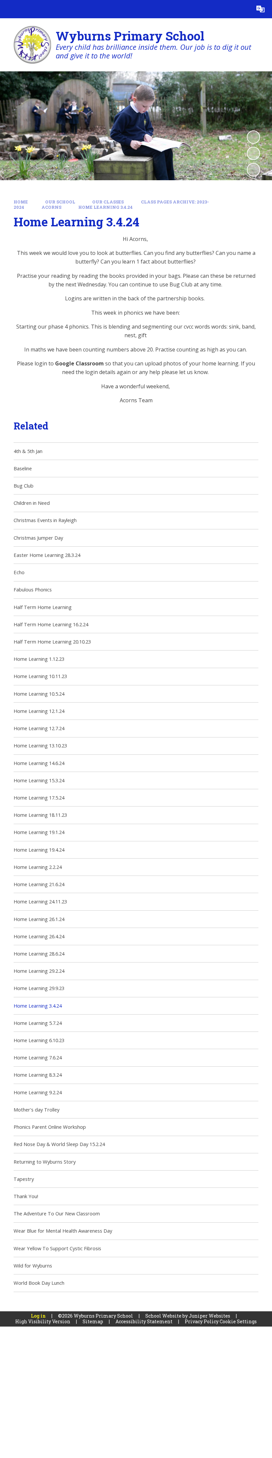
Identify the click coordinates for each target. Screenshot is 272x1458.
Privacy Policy (202, 1321)
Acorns (51, 207)
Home (21, 201)
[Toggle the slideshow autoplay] (253, 137)
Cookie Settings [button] (238, 1321)
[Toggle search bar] (242, 9)
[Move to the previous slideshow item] (253, 153)
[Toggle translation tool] (260, 9)
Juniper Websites (209, 1316)
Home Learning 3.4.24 (105, 207)
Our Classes (108, 201)
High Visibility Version (42, 1321)
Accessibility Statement (143, 1321)
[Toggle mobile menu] (9, 9)
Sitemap (93, 1321)
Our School (60, 201)
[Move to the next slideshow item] (253, 169)
